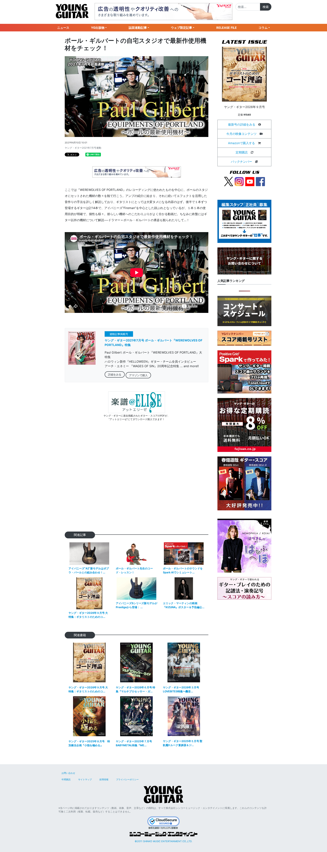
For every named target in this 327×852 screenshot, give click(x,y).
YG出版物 (97, 28)
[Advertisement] (136, 482)
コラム (263, 28)
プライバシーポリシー (127, 779)
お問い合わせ (68, 773)
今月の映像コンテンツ (241, 134)
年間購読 (66, 779)
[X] (228, 181)
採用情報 (103, 779)
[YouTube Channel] (249, 181)
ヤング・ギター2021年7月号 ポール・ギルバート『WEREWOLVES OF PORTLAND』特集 (153, 342)
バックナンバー (241, 161)
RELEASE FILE (226, 28)
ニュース (63, 28)
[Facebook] (260, 181)
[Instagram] (239, 181)
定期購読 (242, 152)
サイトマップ (85, 779)
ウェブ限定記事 (181, 28)
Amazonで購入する (241, 143)
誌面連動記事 (138, 28)
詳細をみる (114, 374)
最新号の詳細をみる (241, 124)
